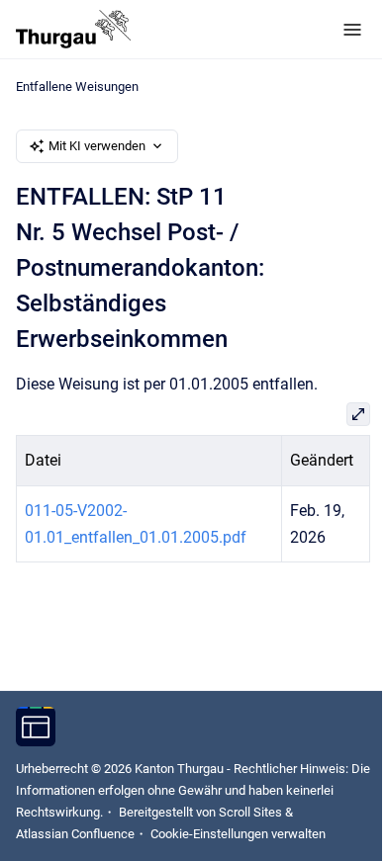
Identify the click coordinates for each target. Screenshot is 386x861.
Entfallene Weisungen (77, 86)
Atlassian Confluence (75, 833)
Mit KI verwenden (96, 145)
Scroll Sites (250, 812)
